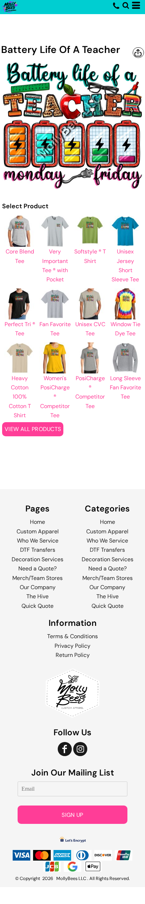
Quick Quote (37, 606)
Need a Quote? (37, 568)
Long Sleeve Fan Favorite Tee (125, 388)
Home (37, 522)
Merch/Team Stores (37, 578)
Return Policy (73, 655)
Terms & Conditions (72, 636)
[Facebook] (65, 749)
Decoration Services (37, 559)
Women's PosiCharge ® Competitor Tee (55, 397)
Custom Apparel (38, 531)
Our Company (38, 587)
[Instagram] (80, 749)
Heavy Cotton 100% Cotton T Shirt (20, 397)
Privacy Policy (72, 645)
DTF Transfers (37, 549)
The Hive (37, 596)
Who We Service (37, 540)
